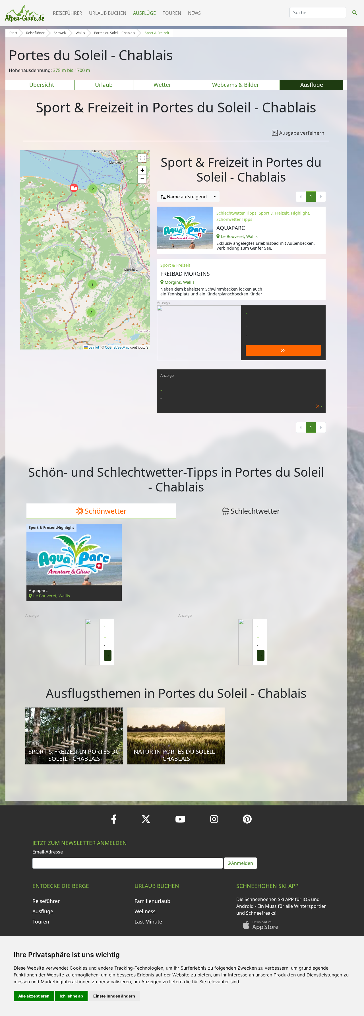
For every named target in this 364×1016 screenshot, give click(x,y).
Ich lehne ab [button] (71, 996)
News (194, 13)
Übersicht (41, 85)
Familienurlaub (152, 901)
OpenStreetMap (117, 347)
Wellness (145, 911)
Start (13, 32)
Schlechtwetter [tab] (255, 511)
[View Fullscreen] (142, 158)
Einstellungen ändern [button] (114, 996)
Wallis (80, 32)
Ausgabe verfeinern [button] (301, 132)
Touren (172, 13)
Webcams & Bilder (235, 85)
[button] (74, 188)
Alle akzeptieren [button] (33, 996)
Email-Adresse (47, 852)
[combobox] (188, 196)
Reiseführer (67, 13)
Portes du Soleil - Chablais (114, 32)
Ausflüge (144, 13)
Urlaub (104, 85)
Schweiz (60, 32)
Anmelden (242, 863)
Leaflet (93, 347)
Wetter (162, 85)
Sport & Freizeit (157, 32)
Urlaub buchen (107, 13)
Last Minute (148, 921)
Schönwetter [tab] (106, 511)
